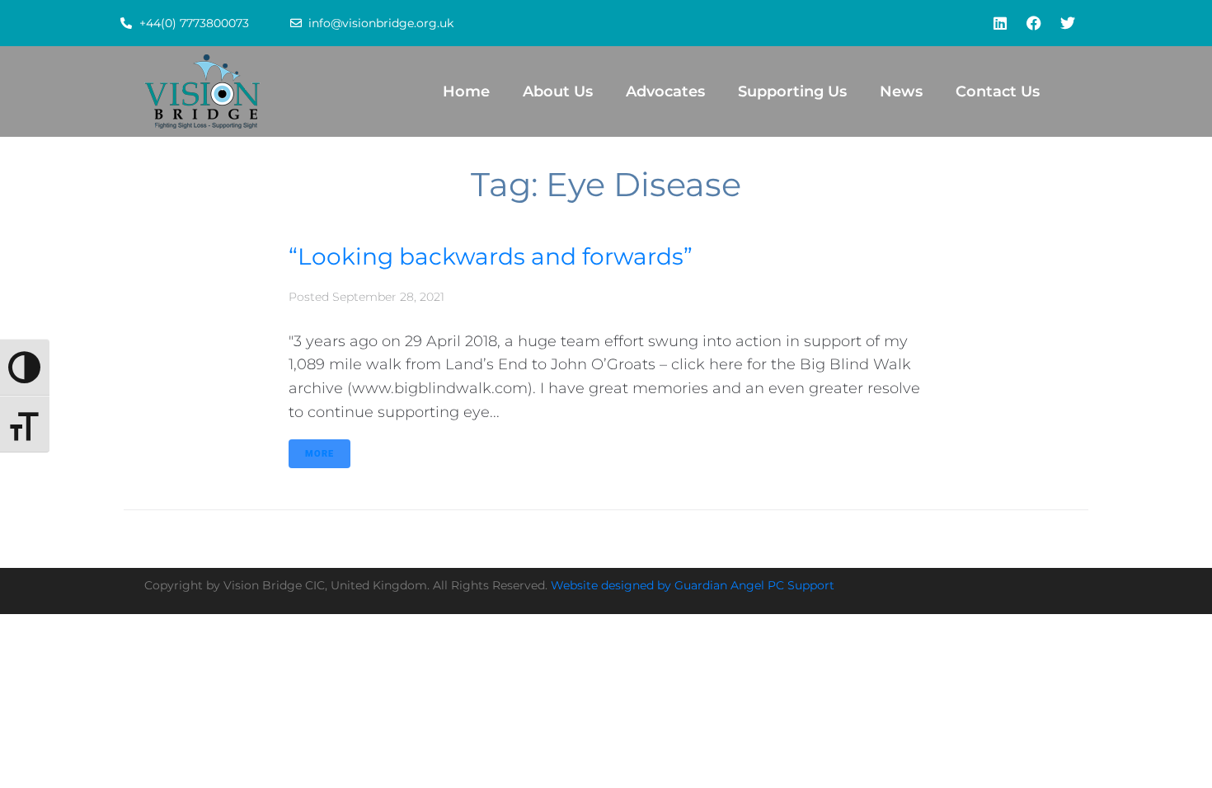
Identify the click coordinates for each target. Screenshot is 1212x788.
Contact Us (998, 91)
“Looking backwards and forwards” (491, 256)
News (901, 91)
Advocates (665, 91)
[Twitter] (1068, 23)
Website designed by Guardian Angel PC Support (692, 585)
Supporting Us (792, 91)
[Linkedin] (1000, 23)
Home (466, 91)
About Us (558, 91)
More (319, 453)
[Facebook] (1034, 23)
